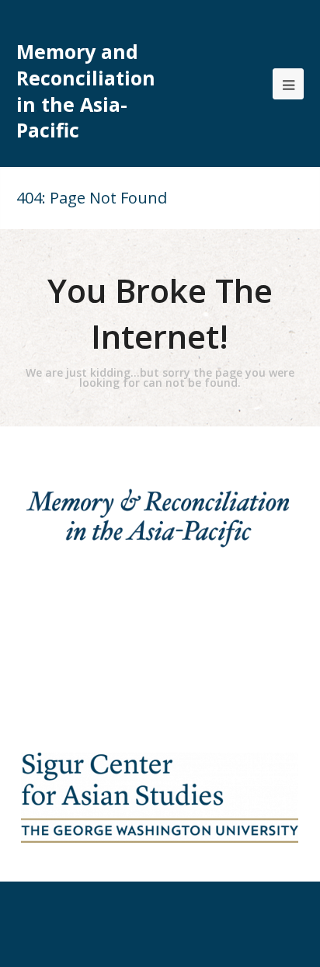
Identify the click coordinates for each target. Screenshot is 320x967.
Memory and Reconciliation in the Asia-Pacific (85, 91)
